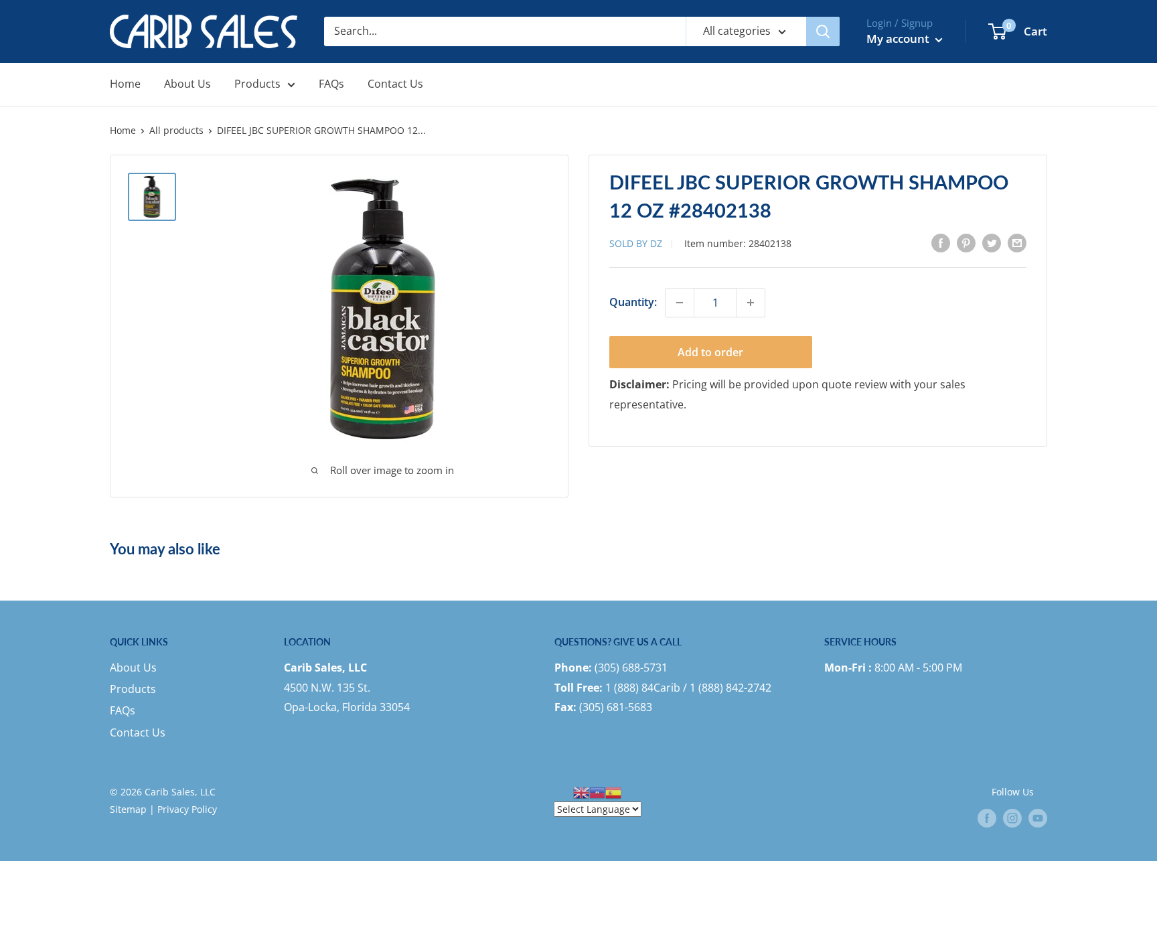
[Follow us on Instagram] (1012, 818)
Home (125, 83)
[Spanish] (613, 791)
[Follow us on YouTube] (1037, 818)
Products (257, 83)
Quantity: (633, 302)
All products (176, 130)
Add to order (710, 352)
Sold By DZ (635, 243)
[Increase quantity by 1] (751, 303)
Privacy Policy (187, 809)
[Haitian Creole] (597, 791)
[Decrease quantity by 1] (680, 303)
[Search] (823, 31)
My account (899, 38)
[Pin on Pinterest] (966, 242)
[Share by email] (1017, 242)
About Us (187, 83)
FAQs (331, 83)
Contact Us (395, 83)
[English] (581, 791)
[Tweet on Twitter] (991, 242)
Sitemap (128, 809)
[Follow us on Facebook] (987, 818)
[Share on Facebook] (940, 242)
